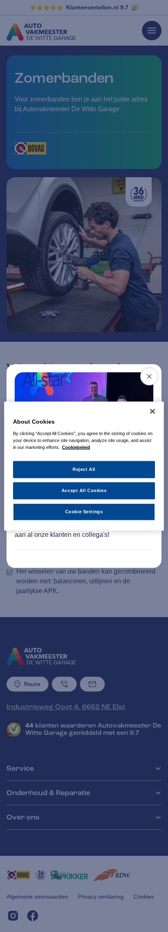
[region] (84, 466)
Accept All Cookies (84, 490)
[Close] (152, 411)
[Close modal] (149, 376)
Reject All (84, 469)
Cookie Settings (84, 511)
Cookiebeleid (76, 446)
